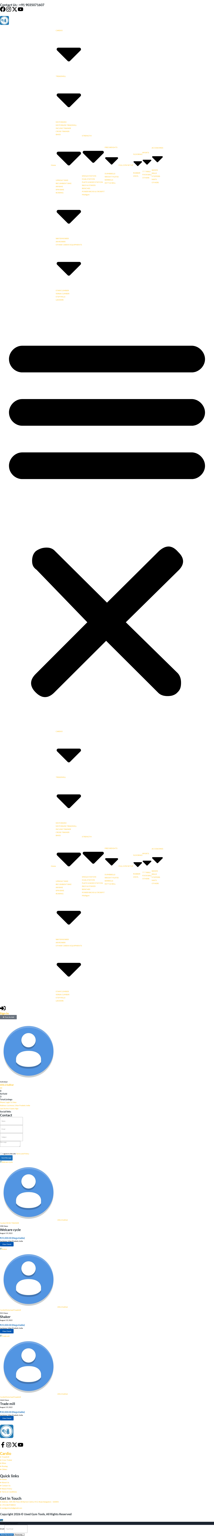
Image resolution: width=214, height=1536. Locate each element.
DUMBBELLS (110, 173)
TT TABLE (146, 171)
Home (53, 165)
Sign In (4, 1013)
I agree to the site (16, 1154)
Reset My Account (7, 1534)
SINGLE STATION (89, 176)
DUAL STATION (88, 179)
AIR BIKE (59, 186)
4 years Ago (9, 1108)
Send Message (6, 1158)
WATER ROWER (62, 238)
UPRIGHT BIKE (62, 180)
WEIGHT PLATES (112, 177)
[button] (107, 515)
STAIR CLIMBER (62, 290)
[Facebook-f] (3, 1445)
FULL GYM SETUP (126, 165)
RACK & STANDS (89, 185)
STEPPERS (156, 176)
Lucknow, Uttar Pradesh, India (15, 1105)
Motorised (9, 1310)
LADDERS (60, 300)
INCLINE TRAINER (63, 128)
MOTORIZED (61, 122)
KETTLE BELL (110, 183)
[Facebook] (3, 9)
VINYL (135, 176)
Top (1, 1520)
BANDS (155, 170)
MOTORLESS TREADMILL (66, 125)
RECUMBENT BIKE (63, 183)
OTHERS (145, 178)
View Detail (6, 1244)
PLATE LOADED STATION (92, 182)
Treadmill (17, 1310)
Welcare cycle (10, 1230)
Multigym (86, 194)
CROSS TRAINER (62, 131)
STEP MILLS (60, 297)
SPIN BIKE (60, 189)
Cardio (2, 1223)
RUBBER (136, 173)
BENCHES (86, 188)
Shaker (5, 1317)
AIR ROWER (60, 241)
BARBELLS (109, 180)
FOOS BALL (147, 174)
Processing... (19, 1534)
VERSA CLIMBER (62, 293)
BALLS (154, 173)
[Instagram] (8, 9)
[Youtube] (20, 9)
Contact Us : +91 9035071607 (22, 5)
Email (2, 1529)
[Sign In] (3, 1008)
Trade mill (7, 1404)
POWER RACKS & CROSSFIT (93, 191)
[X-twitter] (14, 9)
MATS (154, 179)
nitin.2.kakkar (7, 1084)
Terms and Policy (22, 1154)
